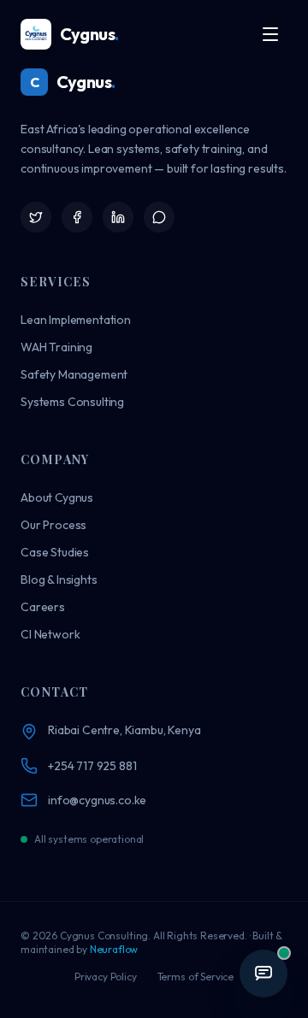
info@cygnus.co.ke (97, 800)
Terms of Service (195, 976)
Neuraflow (114, 949)
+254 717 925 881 (92, 766)
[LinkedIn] (118, 217)
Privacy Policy (105, 976)
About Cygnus (57, 497)
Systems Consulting (72, 401)
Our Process (53, 525)
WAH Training (56, 347)
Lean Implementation (76, 319)
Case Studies (55, 552)
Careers (43, 607)
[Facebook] (77, 217)
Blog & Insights (59, 579)
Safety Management (74, 374)
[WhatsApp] (159, 217)
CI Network (50, 634)
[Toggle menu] (270, 34)
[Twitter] (36, 217)
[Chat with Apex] (263, 973)
